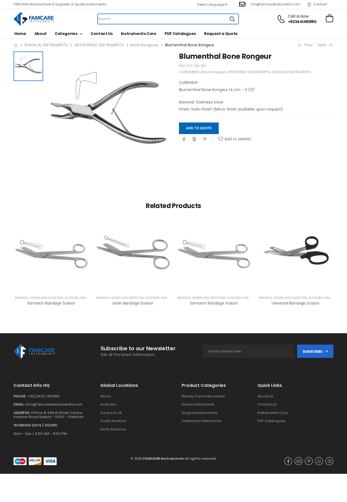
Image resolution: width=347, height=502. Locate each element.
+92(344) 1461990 (43, 396)
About (40, 33)
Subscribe (312, 351)
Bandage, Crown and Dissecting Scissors (47, 298)
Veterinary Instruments (201, 421)
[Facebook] (184, 139)
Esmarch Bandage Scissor (51, 303)
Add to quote (199, 128)
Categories (66, 33)
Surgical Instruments (199, 413)
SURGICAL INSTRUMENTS (46, 45)
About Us (265, 396)
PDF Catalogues (180, 33)
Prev (307, 45)
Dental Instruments (198, 404)
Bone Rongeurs (144, 45)
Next (323, 45)
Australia (108, 404)
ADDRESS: (22, 412)
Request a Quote (221, 33)
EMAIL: (19, 404)
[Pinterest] (204, 139)
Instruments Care (138, 33)
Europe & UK (111, 413)
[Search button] (232, 19)
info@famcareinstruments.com (53, 404)
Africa (105, 396)
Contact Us (102, 33)
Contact (320, 4)
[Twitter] (194, 139)
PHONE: (20, 396)
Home (20, 33)
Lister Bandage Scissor (133, 303)
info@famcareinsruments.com (275, 4)
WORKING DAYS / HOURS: (36, 425)
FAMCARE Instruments (163, 458)
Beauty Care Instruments (203, 396)
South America (113, 421)
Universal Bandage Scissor (296, 303)
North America (113, 429)
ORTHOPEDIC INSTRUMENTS (99, 45)
